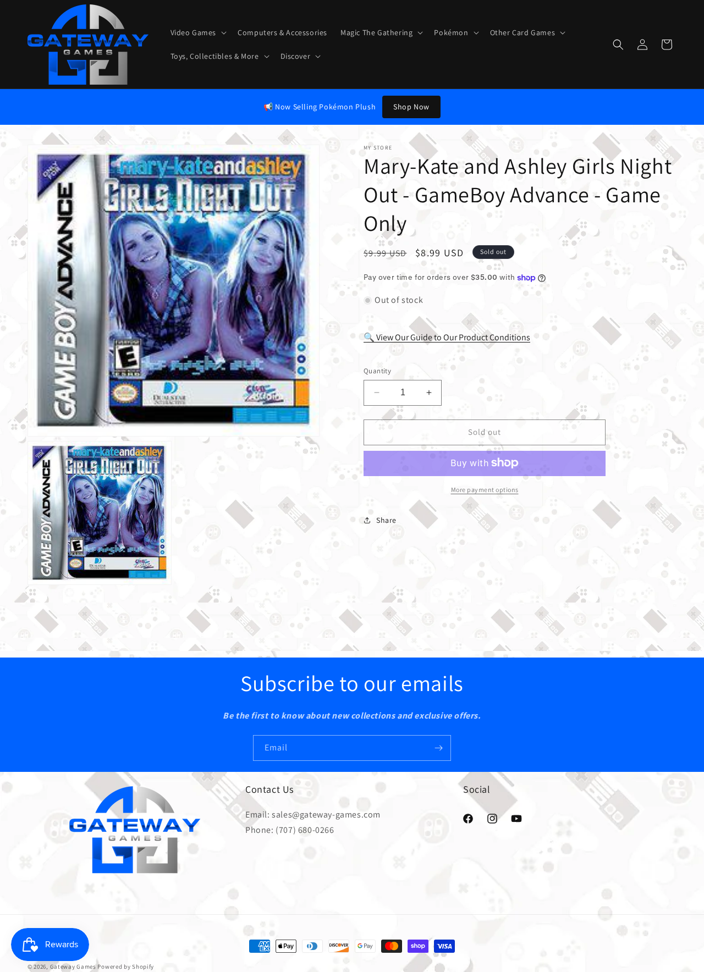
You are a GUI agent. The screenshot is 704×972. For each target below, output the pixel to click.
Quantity (377, 370)
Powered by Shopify (125, 966)
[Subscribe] (438, 748)
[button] (198, 32)
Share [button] (386, 520)
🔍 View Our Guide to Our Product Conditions (447, 337)
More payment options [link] (485, 489)
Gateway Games (73, 966)
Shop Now (411, 107)
